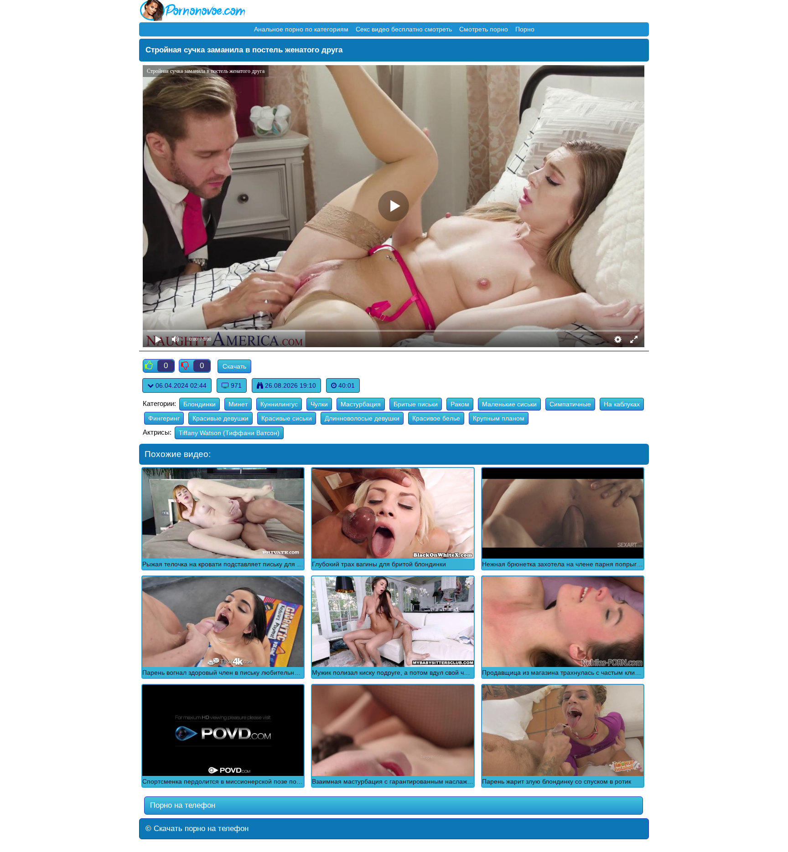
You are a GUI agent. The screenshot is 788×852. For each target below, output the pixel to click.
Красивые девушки (220, 418)
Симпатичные (570, 404)
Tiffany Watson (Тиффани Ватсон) (229, 432)
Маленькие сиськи (509, 404)
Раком (460, 404)
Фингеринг (164, 418)
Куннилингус (279, 404)
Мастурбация (361, 404)
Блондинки (199, 404)
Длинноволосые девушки (362, 418)
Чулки (319, 404)
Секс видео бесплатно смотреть (404, 29)
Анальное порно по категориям (301, 29)
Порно (524, 29)
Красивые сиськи (286, 418)
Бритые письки (416, 404)
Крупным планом (498, 418)
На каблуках (622, 404)
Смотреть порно (483, 29)
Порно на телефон (181, 805)
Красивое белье (436, 418)
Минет (238, 404)
